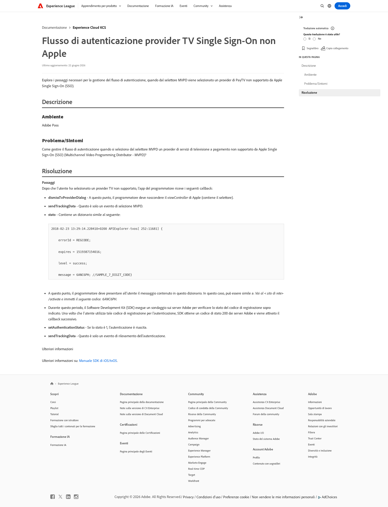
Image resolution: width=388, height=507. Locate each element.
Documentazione (54, 27)
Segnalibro (312, 48)
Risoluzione (309, 93)
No (319, 38)
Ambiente (310, 75)
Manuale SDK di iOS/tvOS (98, 360)
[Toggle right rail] (301, 17)
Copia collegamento (337, 48)
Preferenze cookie (236, 497)
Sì (310, 38)
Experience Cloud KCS (89, 27)
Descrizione (309, 66)
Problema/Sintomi (315, 84)
